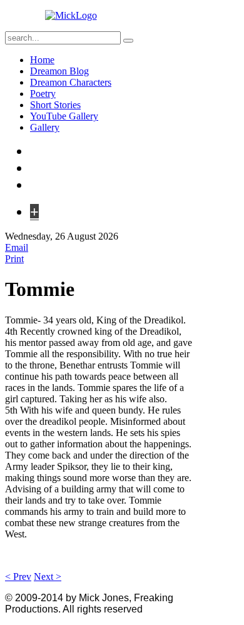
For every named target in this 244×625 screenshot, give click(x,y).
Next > (47, 576)
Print (14, 258)
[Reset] (128, 41)
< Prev (18, 576)
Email (16, 247)
